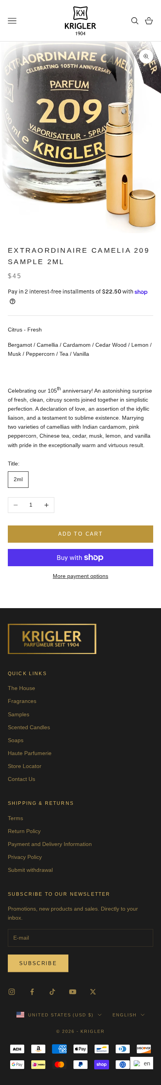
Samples (18, 714)
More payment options (80, 576)
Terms (15, 818)
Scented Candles (29, 727)
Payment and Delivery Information (50, 844)
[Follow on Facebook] (32, 992)
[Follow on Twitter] (93, 992)
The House (21, 688)
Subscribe (38, 963)
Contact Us (21, 779)
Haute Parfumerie (30, 753)
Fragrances (22, 701)
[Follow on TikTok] (52, 992)
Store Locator (24, 766)
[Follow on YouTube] (73, 992)
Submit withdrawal (30, 870)
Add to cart (80, 534)
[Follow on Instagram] (12, 992)
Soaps (15, 740)
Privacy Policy (25, 857)
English (125, 1015)
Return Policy (24, 831)
